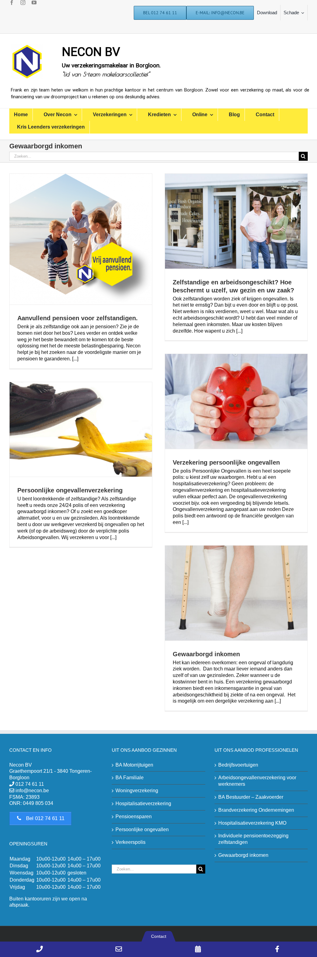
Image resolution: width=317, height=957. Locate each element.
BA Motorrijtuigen (134, 765)
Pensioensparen (133, 816)
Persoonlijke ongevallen (142, 829)
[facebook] (11, 2)
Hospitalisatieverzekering (143, 803)
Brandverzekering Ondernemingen (256, 810)
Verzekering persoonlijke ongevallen (226, 462)
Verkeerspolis (130, 842)
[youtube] (34, 2)
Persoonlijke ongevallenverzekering (70, 490)
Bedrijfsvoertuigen (238, 765)
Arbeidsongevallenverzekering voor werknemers (257, 781)
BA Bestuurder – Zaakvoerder (250, 797)
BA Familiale (129, 777)
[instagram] (22, 2)
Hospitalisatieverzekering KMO (252, 823)
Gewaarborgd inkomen (206, 654)
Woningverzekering (136, 790)
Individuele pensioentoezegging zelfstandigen (253, 839)
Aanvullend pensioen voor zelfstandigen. (77, 318)
